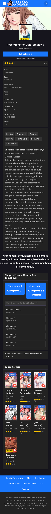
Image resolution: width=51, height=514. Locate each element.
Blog (29, 478)
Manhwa (8, 80)
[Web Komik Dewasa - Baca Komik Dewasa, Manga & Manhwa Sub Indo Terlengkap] (17, 5)
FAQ (42, 483)
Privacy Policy (30, 483)
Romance (36, 138)
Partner (25, 489)
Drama (33, 134)
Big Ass (9, 134)
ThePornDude (13, 483)
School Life (11, 143)
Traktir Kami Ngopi (14, 478)
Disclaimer (40, 478)
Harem (9, 138)
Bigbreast (21, 134)
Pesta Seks (22, 138)
